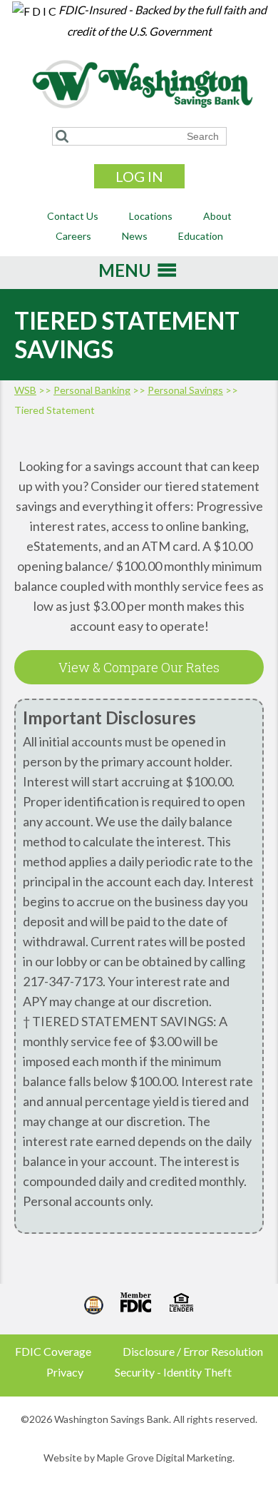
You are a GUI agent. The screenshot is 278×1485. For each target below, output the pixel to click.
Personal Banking (91, 390)
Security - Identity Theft (173, 1372)
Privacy (64, 1372)
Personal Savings (185, 390)
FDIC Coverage (53, 1351)
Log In (139, 176)
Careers (73, 236)
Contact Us (72, 216)
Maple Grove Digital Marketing (164, 1457)
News (135, 236)
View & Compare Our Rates (139, 667)
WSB (25, 390)
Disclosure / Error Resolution (193, 1351)
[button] (124, 274)
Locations (151, 216)
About (217, 216)
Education (200, 236)
